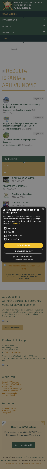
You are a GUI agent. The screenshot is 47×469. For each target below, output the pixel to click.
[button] (23, 256)
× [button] (43, 209)
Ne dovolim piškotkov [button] (24, 251)
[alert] (23, 234)
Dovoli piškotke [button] (23, 245)
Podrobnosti (15, 224)
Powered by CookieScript (23, 260)
